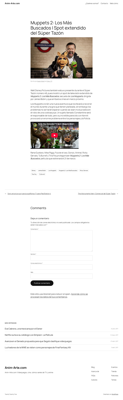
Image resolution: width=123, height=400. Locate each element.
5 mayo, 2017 (114, 335)
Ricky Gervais (84, 170)
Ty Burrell (42, 174)
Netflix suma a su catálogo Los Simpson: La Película (29, 335)
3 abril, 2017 (114, 347)
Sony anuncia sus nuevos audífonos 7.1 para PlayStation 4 (29, 193)
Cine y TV (49, 81)
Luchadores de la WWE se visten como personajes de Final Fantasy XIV (38, 347)
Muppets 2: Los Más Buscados (68, 170)
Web (32, 272)
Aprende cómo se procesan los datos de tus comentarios (59, 295)
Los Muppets (52, 170)
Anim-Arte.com (12, 3)
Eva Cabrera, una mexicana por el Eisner (23, 329)
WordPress (115, 394)
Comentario (35, 229)
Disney (34, 170)
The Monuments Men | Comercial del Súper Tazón (97, 193)
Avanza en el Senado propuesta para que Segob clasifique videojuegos (38, 341)
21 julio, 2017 (114, 329)
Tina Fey (34, 174)
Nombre (33, 254)
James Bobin (42, 170)
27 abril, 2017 (114, 341)
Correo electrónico (37, 263)
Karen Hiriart (41, 81)
